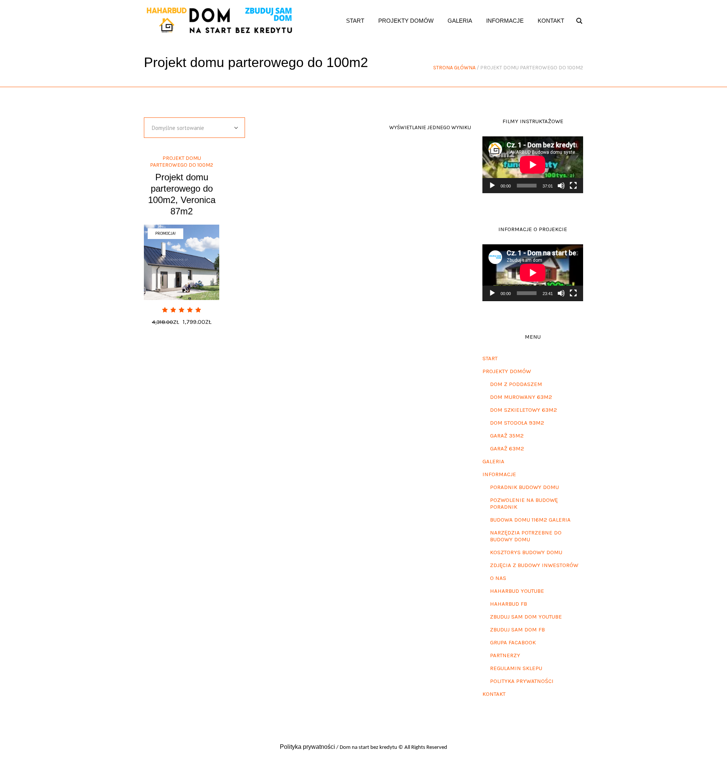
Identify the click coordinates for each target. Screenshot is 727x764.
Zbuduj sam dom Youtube (526, 616)
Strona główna (454, 67)
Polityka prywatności (522, 681)
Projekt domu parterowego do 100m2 (181, 161)
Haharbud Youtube (517, 590)
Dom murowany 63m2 (521, 397)
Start (490, 358)
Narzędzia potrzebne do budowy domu (526, 536)
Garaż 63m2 (507, 448)
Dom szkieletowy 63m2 (523, 409)
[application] (532, 164)
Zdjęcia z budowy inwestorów (534, 565)
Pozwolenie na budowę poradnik (524, 503)
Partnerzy (505, 655)
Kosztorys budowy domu (526, 552)
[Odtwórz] (492, 185)
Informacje (499, 474)
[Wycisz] (561, 185)
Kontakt (493, 694)
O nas (498, 578)
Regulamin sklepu (516, 668)
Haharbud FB (508, 603)
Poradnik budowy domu (524, 487)
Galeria (493, 461)
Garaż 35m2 (507, 435)
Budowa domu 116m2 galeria (530, 519)
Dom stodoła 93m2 (517, 422)
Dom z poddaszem (516, 384)
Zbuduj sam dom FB (517, 629)
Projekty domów (506, 371)
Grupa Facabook (513, 642)
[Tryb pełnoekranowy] (573, 185)
